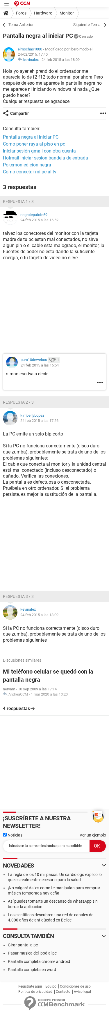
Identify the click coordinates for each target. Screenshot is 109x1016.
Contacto (63, 992)
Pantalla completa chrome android (39, 961)
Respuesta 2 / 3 (18, 402)
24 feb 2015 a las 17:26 (39, 420)
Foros (21, 13)
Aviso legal (82, 992)
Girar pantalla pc (23, 945)
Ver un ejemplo (93, 835)
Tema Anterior (21, 24)
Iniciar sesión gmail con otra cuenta (39, 151)
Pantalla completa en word (32, 969)
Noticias (14, 835)
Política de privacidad (35, 992)
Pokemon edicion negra (27, 165)
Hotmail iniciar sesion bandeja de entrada (45, 158)
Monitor (67, 13)
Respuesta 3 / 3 (18, 596)
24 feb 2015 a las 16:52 (39, 220)
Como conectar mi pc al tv (29, 172)
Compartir (19, 113)
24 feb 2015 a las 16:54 (40, 365)
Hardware (43, 13)
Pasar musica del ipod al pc (32, 953)
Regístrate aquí (30, 986)
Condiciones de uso (75, 986)
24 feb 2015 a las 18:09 (61, 59)
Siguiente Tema (87, 24)
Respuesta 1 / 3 (18, 201)
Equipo (50, 986)
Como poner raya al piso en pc (34, 144)
